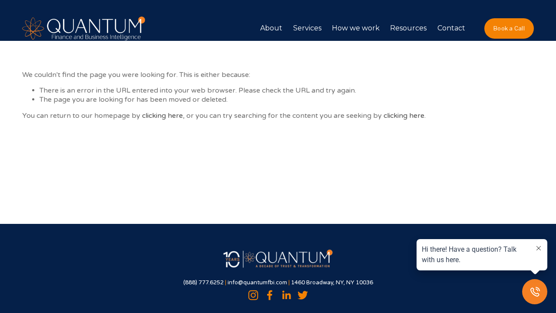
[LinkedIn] (286, 295)
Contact (451, 28)
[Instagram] (253, 295)
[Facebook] (270, 295)
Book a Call (509, 28)
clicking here (162, 115)
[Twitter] (303, 295)
